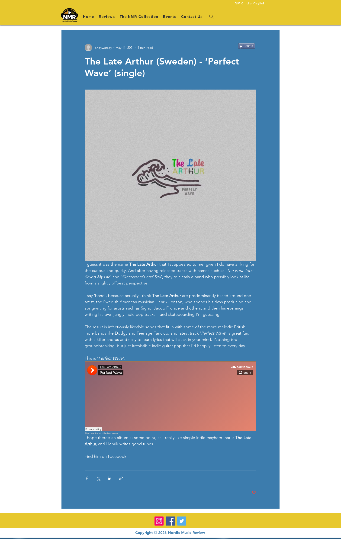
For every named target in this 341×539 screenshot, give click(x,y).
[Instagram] (159, 521)
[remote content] (170, 398)
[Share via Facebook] (87, 478)
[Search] (211, 17)
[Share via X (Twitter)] (98, 478)
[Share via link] (121, 478)
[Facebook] (170, 521)
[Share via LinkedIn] (109, 478)
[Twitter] (181, 521)
